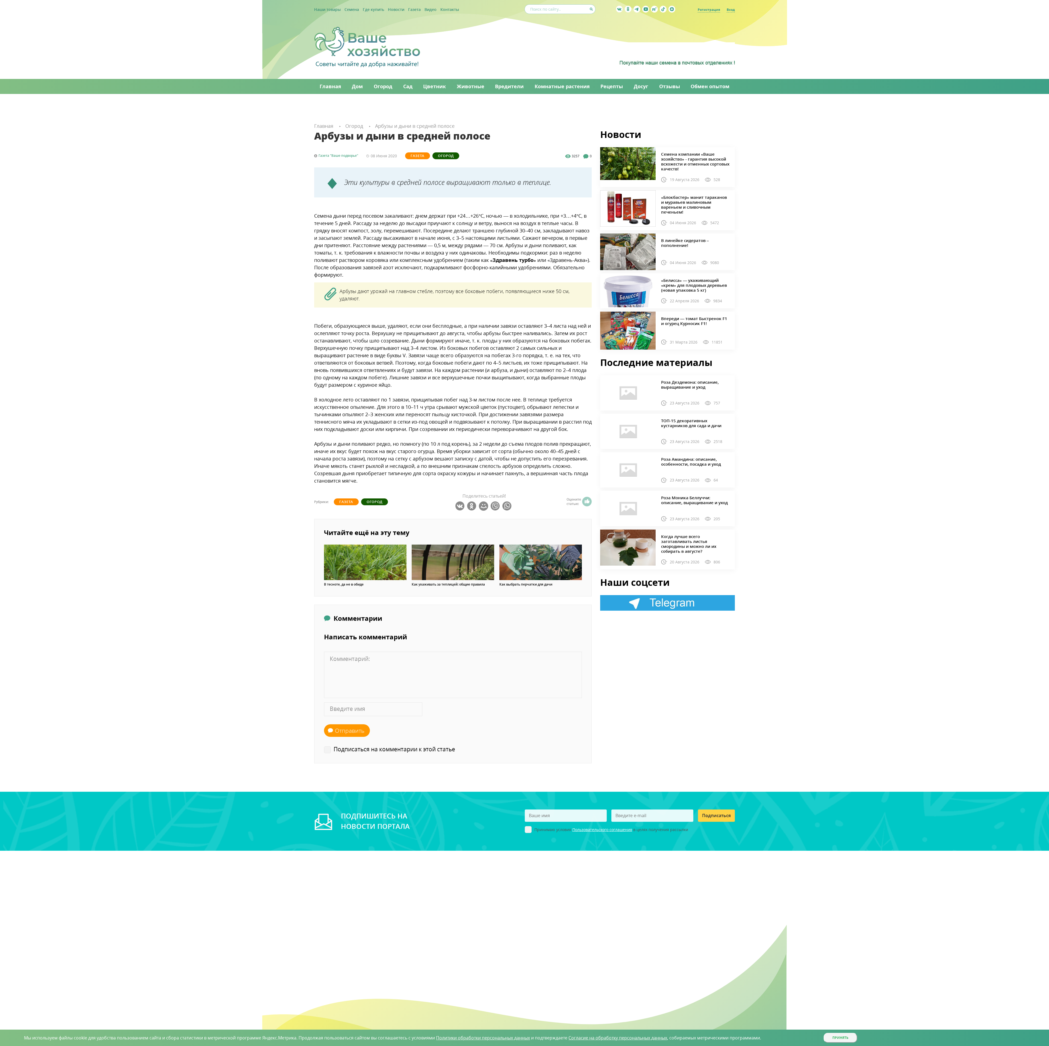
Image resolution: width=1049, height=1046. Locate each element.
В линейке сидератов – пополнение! (685, 243)
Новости (396, 9)
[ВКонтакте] (460, 506)
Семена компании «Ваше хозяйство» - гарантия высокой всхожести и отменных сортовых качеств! (695, 161)
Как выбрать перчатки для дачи (525, 584)
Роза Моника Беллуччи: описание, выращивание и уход (694, 500)
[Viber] (496, 506)
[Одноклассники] (472, 506)
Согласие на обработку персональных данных (617, 1038)
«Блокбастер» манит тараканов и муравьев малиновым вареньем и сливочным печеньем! (694, 204)
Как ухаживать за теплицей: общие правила (448, 584)
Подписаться (716, 815)
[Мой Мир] (484, 506)
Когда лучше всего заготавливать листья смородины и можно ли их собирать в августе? (688, 544)
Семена (351, 9)
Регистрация (709, 9)
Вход (731, 9)
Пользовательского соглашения (602, 829)
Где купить (373, 9)
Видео (431, 9)
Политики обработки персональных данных (483, 1038)
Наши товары (327, 9)
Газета (414, 9)
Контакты (449, 9)
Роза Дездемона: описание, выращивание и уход (690, 384)
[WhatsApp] (507, 506)
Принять (840, 1037)
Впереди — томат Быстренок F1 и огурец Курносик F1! (694, 321)
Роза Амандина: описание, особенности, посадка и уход (691, 461)
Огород (446, 155)
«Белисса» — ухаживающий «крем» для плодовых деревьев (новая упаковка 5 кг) (694, 285)
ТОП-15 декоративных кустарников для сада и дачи (691, 423)
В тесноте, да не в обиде (344, 584)
